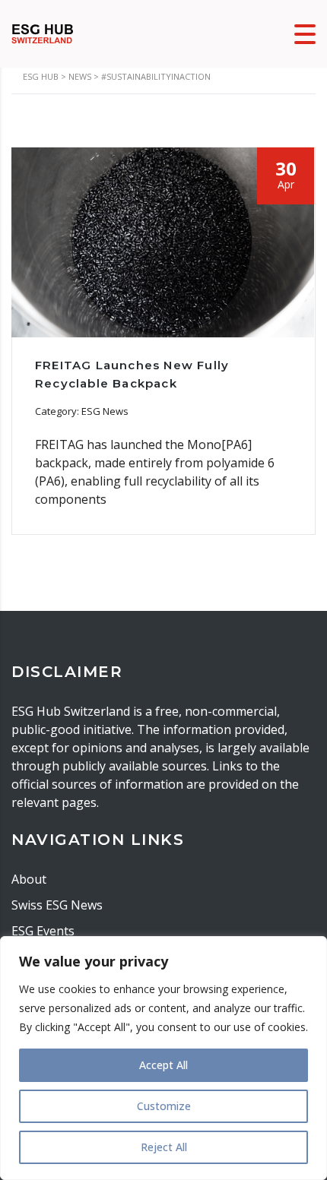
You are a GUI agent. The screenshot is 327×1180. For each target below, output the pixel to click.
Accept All (163, 1065)
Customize (164, 1106)
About (28, 879)
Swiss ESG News (57, 905)
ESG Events (43, 930)
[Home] (42, 32)
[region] (163, 1058)
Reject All (164, 1147)
